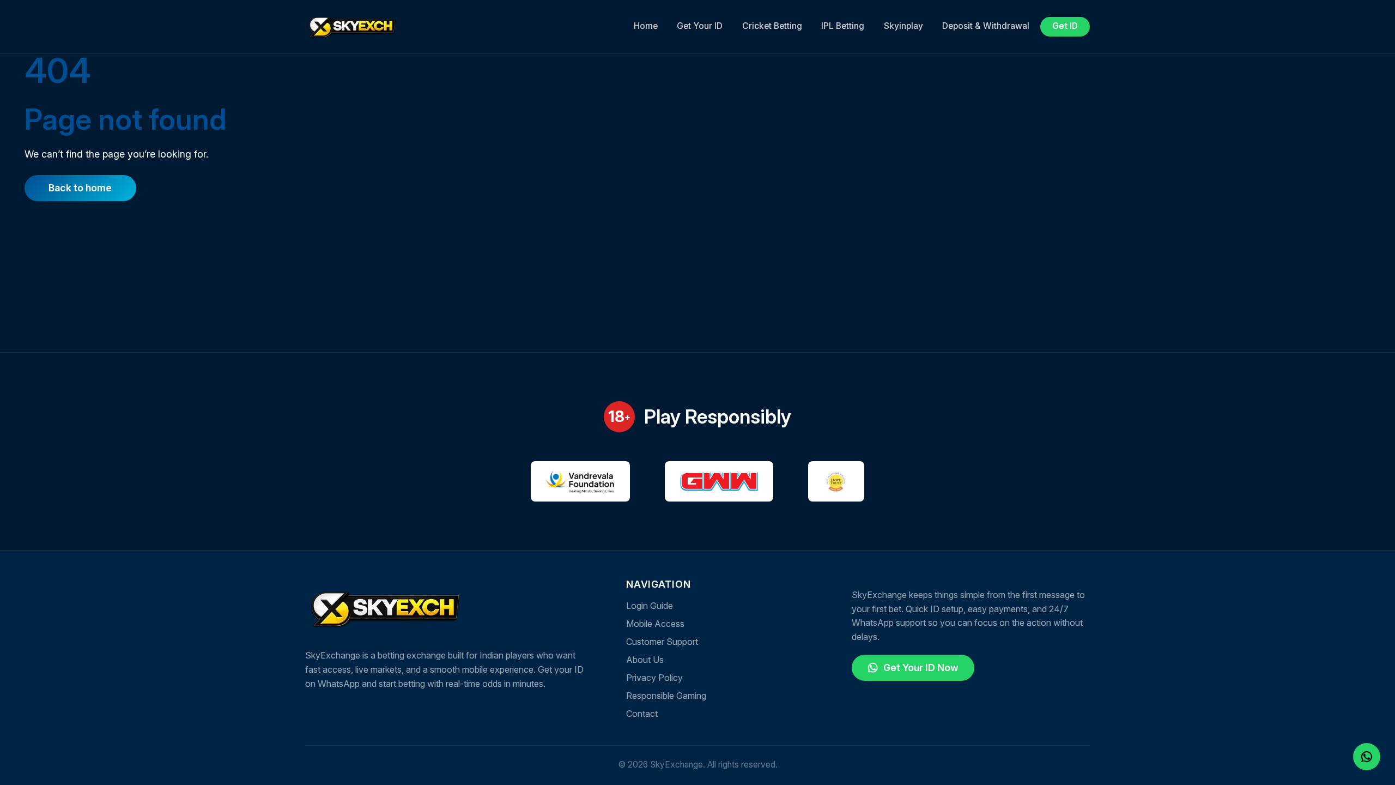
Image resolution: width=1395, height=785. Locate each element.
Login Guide (649, 605)
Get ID (1065, 26)
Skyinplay (903, 26)
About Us (645, 659)
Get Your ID (700, 26)
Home (646, 26)
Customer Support (662, 641)
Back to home (80, 188)
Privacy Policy (654, 677)
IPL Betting (842, 26)
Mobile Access (655, 623)
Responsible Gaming (666, 695)
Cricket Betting (772, 26)
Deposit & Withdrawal (985, 26)
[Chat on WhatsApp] (1366, 756)
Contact (642, 713)
